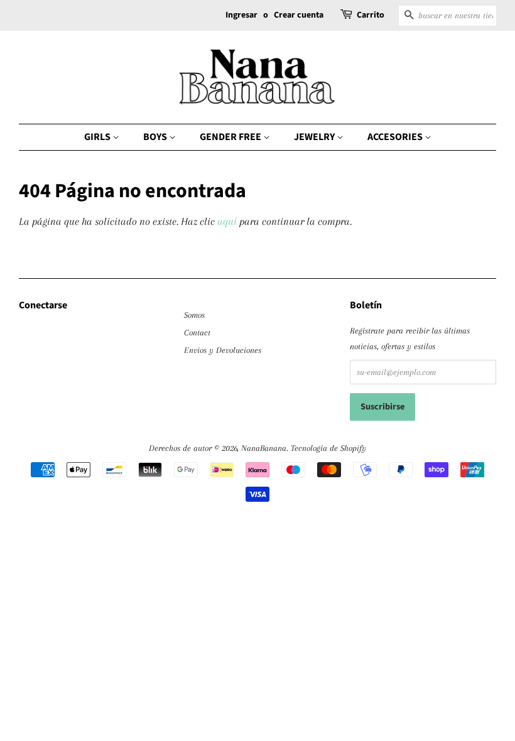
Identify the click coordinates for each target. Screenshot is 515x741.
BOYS (156, 137)
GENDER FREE (231, 137)
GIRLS (98, 137)
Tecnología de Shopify (328, 448)
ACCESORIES (396, 137)
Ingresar (241, 15)
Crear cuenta (298, 15)
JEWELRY (315, 137)
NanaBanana (263, 448)
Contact (197, 332)
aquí (227, 221)
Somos (194, 315)
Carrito (370, 15)
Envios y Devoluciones (222, 350)
